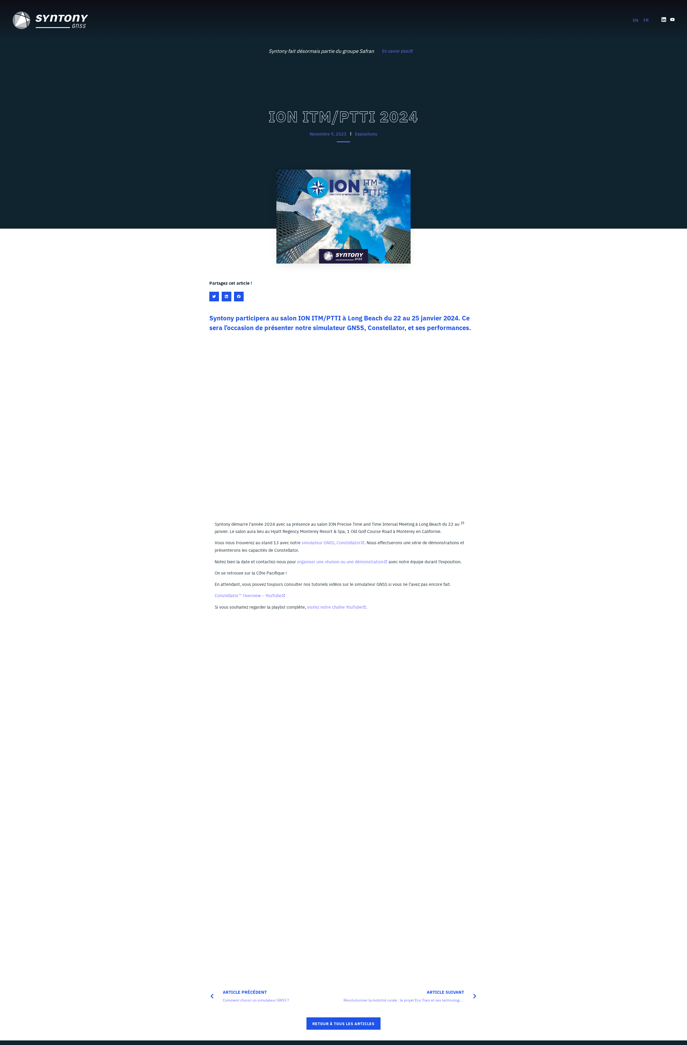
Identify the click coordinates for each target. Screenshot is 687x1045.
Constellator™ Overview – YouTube (248, 595)
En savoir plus (395, 51)
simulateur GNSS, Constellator (331, 542)
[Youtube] (672, 19)
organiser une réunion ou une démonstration (340, 561)
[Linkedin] (664, 19)
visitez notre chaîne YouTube (334, 607)
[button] (214, 296)
